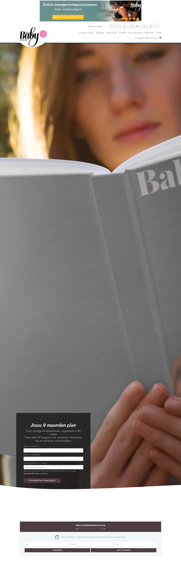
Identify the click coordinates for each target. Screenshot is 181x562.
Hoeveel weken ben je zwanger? (36, 463)
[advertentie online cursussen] (90, 11)
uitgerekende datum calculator (36, 473)
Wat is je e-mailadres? (32, 455)
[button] (111, 25)
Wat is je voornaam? (31, 446)
